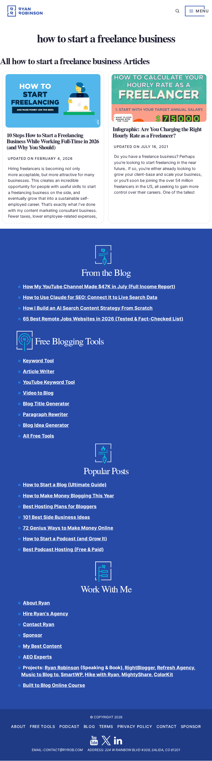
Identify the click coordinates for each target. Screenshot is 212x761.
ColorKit (163, 675)
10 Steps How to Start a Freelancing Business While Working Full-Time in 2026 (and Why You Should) (53, 141)
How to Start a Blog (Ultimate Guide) (65, 485)
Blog (89, 726)
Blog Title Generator (46, 404)
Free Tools (42, 726)
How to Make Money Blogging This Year (68, 495)
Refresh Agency (175, 667)
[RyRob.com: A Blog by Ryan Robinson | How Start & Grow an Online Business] (25, 11)
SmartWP (72, 675)
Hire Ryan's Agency (45, 614)
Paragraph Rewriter (45, 414)
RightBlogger (140, 667)
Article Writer (38, 371)
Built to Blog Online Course (54, 685)
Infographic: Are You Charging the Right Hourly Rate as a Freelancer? (157, 132)
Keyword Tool (38, 360)
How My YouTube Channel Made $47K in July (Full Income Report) (99, 286)
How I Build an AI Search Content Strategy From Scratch (88, 308)
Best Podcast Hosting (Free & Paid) (63, 549)
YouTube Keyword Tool (49, 382)
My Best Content (42, 646)
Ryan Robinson (62, 667)
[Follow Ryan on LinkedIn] (118, 741)
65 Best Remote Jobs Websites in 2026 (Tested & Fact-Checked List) (103, 319)
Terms (106, 726)
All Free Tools (38, 436)
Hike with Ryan (102, 675)
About (18, 726)
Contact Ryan (38, 624)
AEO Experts (37, 657)
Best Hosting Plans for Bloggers (60, 506)
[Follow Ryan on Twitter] (106, 741)
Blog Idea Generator (46, 425)
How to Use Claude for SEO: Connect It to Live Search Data (90, 297)
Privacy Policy (134, 726)
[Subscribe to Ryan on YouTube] (94, 741)
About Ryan (36, 603)
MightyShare (136, 675)
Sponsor (32, 635)
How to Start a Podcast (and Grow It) (65, 538)
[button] (177, 11)
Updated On (40, 158)
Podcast (69, 726)
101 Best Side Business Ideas (56, 517)
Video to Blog (38, 393)
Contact (167, 726)
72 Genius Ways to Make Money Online (68, 528)
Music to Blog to (40, 675)
